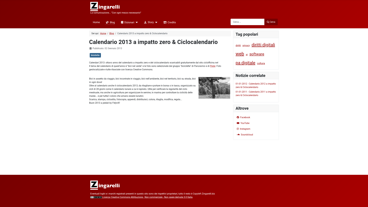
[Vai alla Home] (105, 185)
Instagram (245, 129)
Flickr (212, 66)
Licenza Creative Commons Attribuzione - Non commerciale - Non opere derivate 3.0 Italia (147, 197)
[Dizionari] (136, 22)
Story (151, 22)
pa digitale (245, 62)
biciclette (95, 55)
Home (96, 22)
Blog (112, 22)
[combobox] (247, 22)
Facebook (245, 117)
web (240, 53)
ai (247, 54)
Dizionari (129, 22)
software (256, 54)
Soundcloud (247, 134)
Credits (172, 22)
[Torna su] (363, 202)
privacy (246, 45)
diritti (238, 45)
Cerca (272, 22)
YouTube (244, 123)
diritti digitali (263, 44)
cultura (261, 63)
